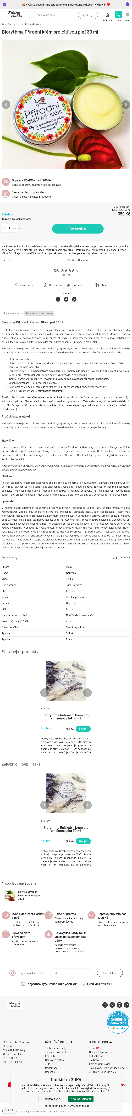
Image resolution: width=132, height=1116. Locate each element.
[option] (66, 104)
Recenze (50, 1071)
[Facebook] (105, 1005)
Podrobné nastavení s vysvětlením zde (66, 1105)
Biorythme (84, 260)
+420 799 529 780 (99, 984)
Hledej (89, 15)
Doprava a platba (54, 1059)
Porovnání (77, 285)
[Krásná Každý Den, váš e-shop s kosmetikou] (3, 24)
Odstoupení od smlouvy (58, 1051)
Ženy (10, 24)
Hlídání (104, 285)
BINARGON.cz (39, 1111)
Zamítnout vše (51, 1099)
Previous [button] (6, 104)
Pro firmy (94, 1059)
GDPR (48, 1063)
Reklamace (51, 1067)
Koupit (83, 728)
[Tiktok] (126, 1005)
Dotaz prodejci (56, 285)
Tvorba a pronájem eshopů (16, 1111)
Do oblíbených (27, 285)
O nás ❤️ (94, 1047)
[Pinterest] (112, 1005)
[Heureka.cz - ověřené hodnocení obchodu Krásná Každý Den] (118, 1032)
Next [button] (126, 104)
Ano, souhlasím (80, 1099)
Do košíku (78, 228)
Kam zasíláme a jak (99, 1063)
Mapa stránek (56, 1111)
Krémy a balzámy (33, 24)
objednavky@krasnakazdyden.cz (52, 984)
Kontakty (50, 1055)
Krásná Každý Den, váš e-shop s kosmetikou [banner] (17, 14)
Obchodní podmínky (56, 1047)
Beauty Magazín (98, 1051)
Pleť (18, 24)
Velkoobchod (96, 1055)
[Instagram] (119, 1005)
